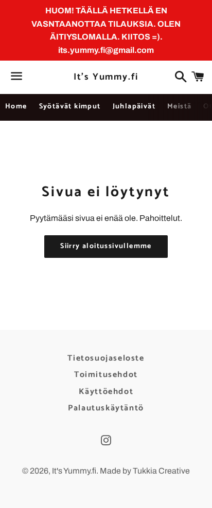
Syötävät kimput (70, 106)
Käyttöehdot (106, 392)
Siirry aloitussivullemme (106, 246)
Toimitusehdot (106, 375)
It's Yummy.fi (106, 77)
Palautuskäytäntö (106, 408)
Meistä (179, 106)
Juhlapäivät (134, 106)
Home (16, 106)
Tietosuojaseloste (105, 358)
